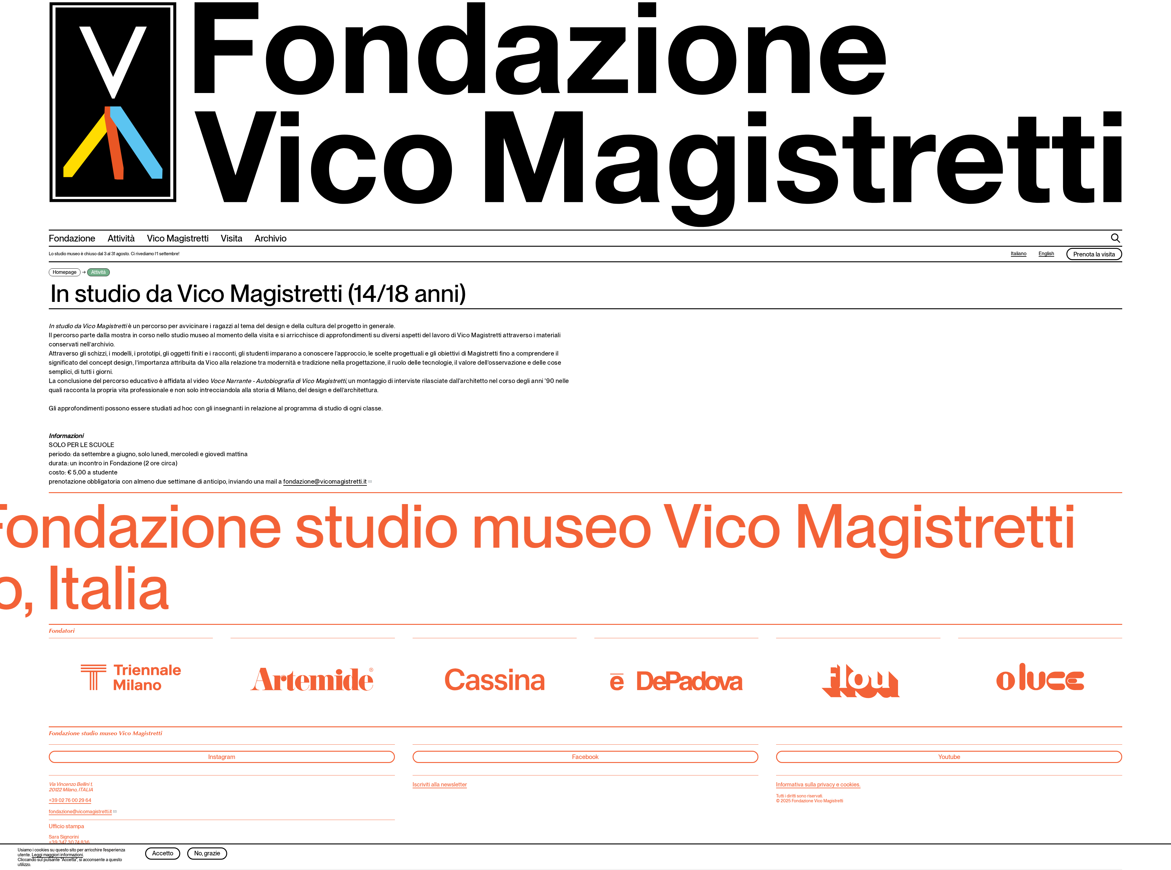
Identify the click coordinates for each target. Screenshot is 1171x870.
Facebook (585, 757)
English (1046, 253)
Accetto (162, 853)
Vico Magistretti (178, 238)
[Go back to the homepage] (585, 115)
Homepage (65, 272)
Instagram (221, 757)
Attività (121, 238)
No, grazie (207, 853)
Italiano (1018, 253)
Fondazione (72, 238)
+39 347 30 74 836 (69, 842)
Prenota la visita (1094, 254)
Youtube (949, 757)
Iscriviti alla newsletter (440, 784)
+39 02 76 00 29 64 (70, 800)
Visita (231, 238)
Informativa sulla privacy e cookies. (818, 784)
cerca (1116, 238)
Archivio (271, 238)
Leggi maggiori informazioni (57, 854)
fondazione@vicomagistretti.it (325, 481)
